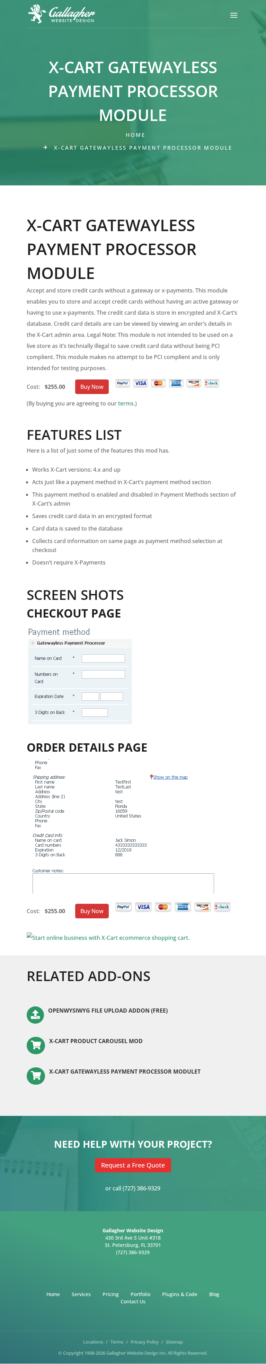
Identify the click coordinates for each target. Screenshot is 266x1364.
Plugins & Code (179, 1294)
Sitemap (174, 1342)
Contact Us (133, 1301)
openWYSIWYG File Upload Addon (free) (108, 1010)
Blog (214, 1294)
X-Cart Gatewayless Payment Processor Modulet (125, 1071)
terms (126, 403)
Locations (93, 1342)
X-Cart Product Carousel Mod (96, 1041)
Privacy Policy (145, 1342)
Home (135, 134)
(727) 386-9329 (141, 1188)
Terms (116, 1342)
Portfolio (140, 1294)
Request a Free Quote (133, 1165)
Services (81, 1294)
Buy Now (92, 387)
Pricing (111, 1294)
